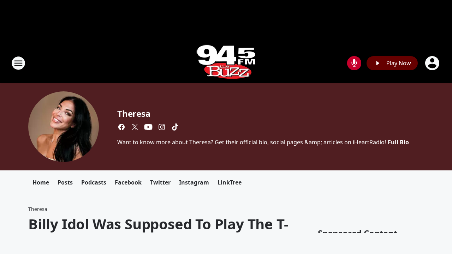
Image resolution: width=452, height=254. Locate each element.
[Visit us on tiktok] (175, 127)
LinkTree (230, 182)
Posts (65, 182)
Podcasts (93, 182)
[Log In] (433, 63)
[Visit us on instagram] (161, 127)
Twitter (160, 182)
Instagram (194, 182)
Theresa (134, 113)
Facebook (128, 182)
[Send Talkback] (354, 63)
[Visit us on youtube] (148, 127)
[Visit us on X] (135, 127)
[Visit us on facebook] (121, 127)
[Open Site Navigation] (18, 63)
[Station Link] (226, 62)
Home (40, 182)
